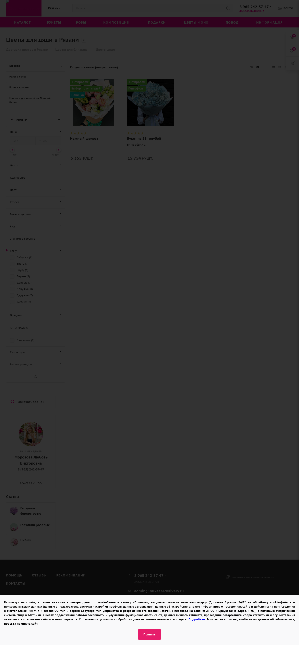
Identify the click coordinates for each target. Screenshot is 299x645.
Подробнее (197, 619)
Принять (149, 634)
